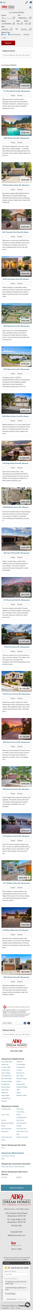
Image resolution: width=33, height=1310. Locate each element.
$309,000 (25, 273)
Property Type (5, 32)
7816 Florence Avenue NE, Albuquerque (16, 694)
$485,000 (25, 924)
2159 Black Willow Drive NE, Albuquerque (16, 930)
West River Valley (21, 1095)
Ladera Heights (5, 1073)
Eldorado (19, 1177)
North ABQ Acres (6, 1076)
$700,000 (25, 132)
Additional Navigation (17, 1188)
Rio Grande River (6, 1129)
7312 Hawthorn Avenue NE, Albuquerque (16, 836)
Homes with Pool (21, 1129)
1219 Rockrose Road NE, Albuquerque (16, 600)
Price (2, 27)
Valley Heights (5, 1095)
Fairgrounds (4, 1064)
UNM (17, 1090)
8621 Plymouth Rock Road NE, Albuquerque (17, 232)
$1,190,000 (25, 736)
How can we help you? (11, 1278)
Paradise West (20, 1084)
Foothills (18, 1126)
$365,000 (25, 501)
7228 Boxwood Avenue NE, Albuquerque (16, 789)
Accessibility (5, 1308)
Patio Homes (20, 1120)
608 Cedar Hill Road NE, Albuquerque (16, 553)
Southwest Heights (21, 1087)
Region (3, 21)
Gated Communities (22, 1137)
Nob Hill (3, 1120)
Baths (26, 21)
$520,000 (25, 547)
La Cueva (4, 1177)
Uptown (18, 1092)
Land (4, 38)
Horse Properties (21, 1123)
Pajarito (18, 1081)
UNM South (4, 1092)
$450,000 (25, 783)
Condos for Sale (6, 1109)
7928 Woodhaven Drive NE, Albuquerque (16, 185)
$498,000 (25, 85)
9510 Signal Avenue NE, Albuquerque (16, 369)
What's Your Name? (10, 1271)
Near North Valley (6, 1078)
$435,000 (25, 179)
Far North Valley (6, 1067)
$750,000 (25, 363)
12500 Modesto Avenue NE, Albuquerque (16, 507)
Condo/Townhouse (15, 34)
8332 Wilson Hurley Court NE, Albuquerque (17, 416)
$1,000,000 (25, 457)
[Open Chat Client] (27, 1304)
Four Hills (19, 1070)
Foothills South (5, 1070)
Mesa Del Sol (20, 1073)
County (3, 15)
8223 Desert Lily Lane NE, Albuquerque (16, 742)
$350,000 (25, 320)
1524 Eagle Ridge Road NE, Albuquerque (16, 463)
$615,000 (25, 971)
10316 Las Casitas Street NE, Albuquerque (17, 279)
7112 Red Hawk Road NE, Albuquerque (16, 91)
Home (4, 34)
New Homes (4, 1131)
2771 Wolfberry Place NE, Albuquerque (16, 883)
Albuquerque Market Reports (12, 1153)
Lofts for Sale (5, 1114)
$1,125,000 (25, 688)
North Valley (19, 1076)
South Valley (5, 1090)
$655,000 (25, 830)
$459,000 (25, 226)
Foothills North (20, 1067)
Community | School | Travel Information (13, 1166)
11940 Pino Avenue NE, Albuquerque (16, 647)
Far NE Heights (20, 1064)
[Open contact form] (31, 2)
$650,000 (25, 410)
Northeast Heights (21, 1078)
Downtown (19, 1062)
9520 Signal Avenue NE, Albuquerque (16, 326)
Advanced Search (24, 43)
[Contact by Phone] (26, 2)
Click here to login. (22, 1299)
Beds (18, 21)
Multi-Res (26, 34)
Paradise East (5, 1084)
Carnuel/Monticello (6, 1062)
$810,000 (25, 594)
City (19, 15)
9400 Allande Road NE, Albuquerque (16, 138)
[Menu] (30, 7)
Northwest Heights (6, 1081)
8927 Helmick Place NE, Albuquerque (16, 977)
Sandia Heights (5, 1087)
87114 (3, 1148)
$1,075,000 (25, 641)
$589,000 (24, 877)
